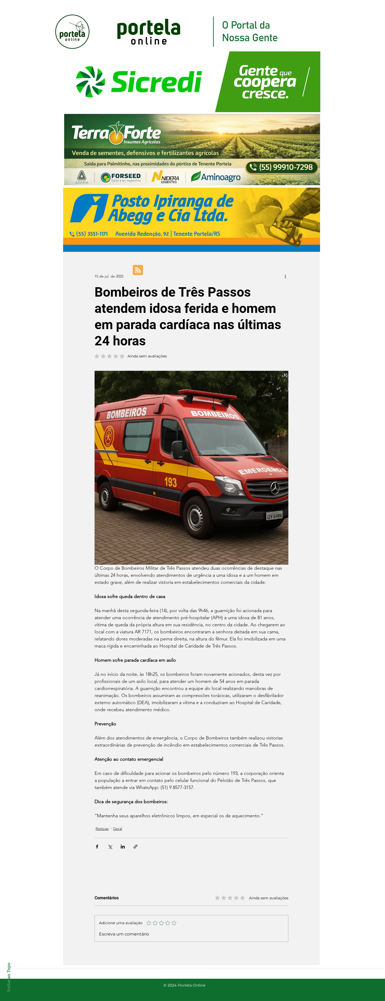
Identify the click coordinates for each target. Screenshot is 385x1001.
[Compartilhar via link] (135, 846)
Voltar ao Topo (8, 977)
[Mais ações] (285, 276)
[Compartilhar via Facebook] (97, 846)
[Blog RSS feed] (138, 270)
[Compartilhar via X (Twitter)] (109, 846)
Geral (117, 828)
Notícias (102, 828)
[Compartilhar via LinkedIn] (122, 846)
